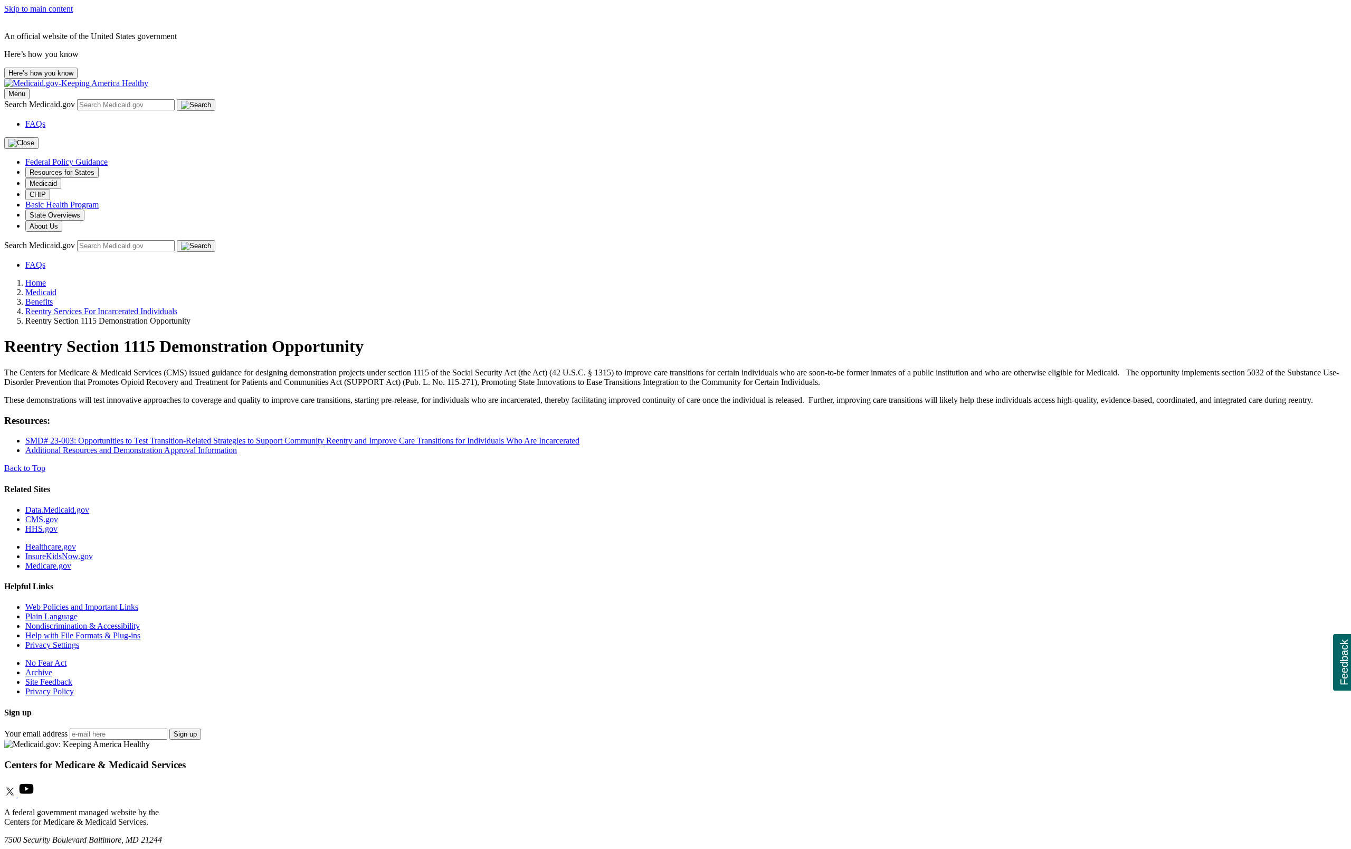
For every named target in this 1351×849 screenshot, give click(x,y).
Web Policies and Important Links (81, 606)
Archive (38, 672)
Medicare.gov (48, 565)
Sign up (185, 734)
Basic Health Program (62, 204)
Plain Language (51, 616)
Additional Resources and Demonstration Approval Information (131, 450)
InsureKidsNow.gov (59, 556)
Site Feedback (48, 681)
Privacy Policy (49, 691)
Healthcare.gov (50, 546)
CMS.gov (41, 519)
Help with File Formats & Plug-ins (82, 635)
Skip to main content (38, 8)
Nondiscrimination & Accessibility (82, 625)
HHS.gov (41, 528)
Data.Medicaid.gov (57, 509)
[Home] (76, 83)
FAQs (35, 123)
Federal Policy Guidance (66, 161)
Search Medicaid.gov (40, 104)
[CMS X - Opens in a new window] (11, 794)
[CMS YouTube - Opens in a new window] (26, 794)
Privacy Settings (52, 644)
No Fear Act (45, 662)
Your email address (36, 733)
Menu (16, 94)
